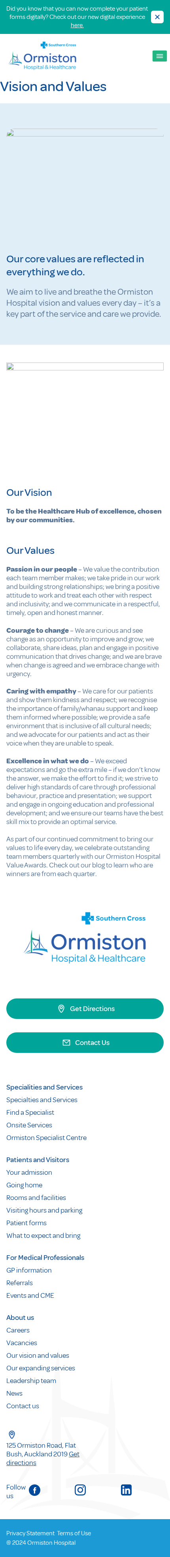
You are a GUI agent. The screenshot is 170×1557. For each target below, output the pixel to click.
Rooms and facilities (36, 1197)
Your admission (29, 1172)
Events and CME (30, 1295)
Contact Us (92, 1042)
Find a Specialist (30, 1112)
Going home (24, 1185)
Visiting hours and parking (44, 1210)
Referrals (19, 1282)
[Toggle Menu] (160, 56)
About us (20, 1317)
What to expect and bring (43, 1235)
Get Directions (92, 1008)
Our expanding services (40, 1368)
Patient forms (26, 1223)
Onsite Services (29, 1125)
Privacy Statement (30, 1533)
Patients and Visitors (37, 1159)
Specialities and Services (44, 1087)
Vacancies (21, 1342)
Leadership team (31, 1380)
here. (77, 25)
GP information (29, 1270)
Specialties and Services (41, 1099)
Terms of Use (74, 1533)
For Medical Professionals (45, 1257)
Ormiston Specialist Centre (46, 1137)
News (14, 1393)
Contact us (22, 1406)
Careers (18, 1330)
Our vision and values (37, 1355)
